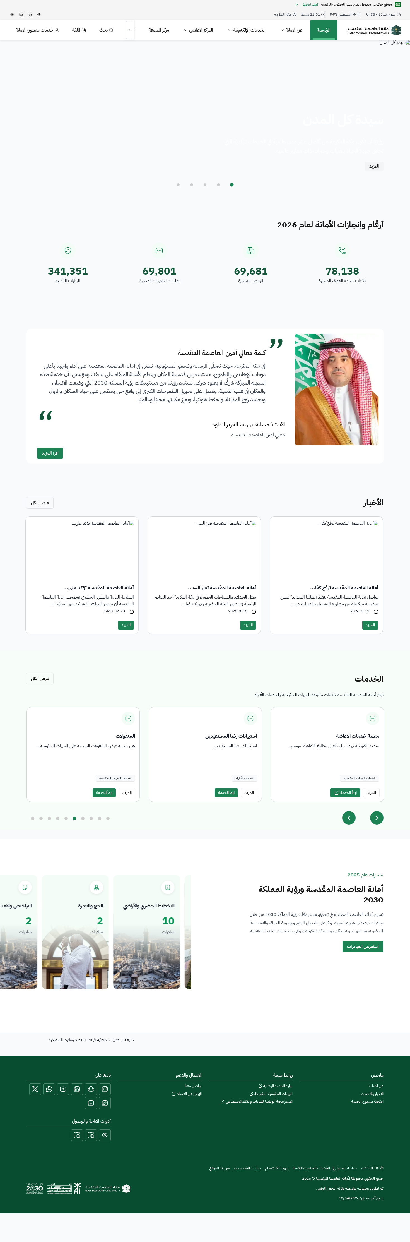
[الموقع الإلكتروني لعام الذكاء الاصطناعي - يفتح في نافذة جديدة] (64, 1188)
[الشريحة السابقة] (349, 818)
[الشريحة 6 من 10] (74, 818)
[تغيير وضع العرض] (105, 1135)
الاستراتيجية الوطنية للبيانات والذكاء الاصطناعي (259, 1101)
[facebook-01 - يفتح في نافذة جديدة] (91, 1103)
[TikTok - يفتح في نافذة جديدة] (105, 1103)
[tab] (232, 185)
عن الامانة (376, 1086)
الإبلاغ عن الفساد (189, 1094)
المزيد (374, 166)
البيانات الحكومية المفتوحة (273, 1094)
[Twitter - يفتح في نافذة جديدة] (35, 1089)
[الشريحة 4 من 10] (58, 818)
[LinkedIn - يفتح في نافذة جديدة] (77, 1089)
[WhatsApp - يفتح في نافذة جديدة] (49, 1089)
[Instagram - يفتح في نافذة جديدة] (105, 1089)
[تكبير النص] (91, 1135)
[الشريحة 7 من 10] (83, 818)
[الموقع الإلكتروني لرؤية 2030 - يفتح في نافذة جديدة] (34, 1188)
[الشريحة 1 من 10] (32, 818)
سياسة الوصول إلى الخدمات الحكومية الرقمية (325, 1168)
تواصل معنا (193, 1086)
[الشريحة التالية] (377, 818)
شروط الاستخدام (276, 1168)
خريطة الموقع (219, 1168)
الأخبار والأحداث (372, 1094)
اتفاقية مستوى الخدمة (367, 1101)
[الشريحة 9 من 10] (99, 818)
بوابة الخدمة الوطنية (278, 1086)
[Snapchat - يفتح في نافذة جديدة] (91, 1089)
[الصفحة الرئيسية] (107, 1188)
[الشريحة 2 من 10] (41, 818)
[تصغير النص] (77, 1135)
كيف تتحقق (310, 4)
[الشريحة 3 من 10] (49, 818)
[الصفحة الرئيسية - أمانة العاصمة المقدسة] (374, 30)
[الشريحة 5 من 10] (66, 818)
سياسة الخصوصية (247, 1168)
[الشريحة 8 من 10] (91, 818)
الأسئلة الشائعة (372, 1168)
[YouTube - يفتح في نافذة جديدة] (63, 1089)
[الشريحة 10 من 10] (108, 818)
